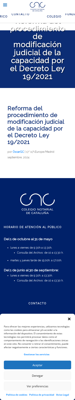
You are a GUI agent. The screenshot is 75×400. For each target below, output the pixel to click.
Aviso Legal (62, 394)
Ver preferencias (37, 386)
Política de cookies (16, 394)
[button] (69, 319)
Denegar (37, 376)
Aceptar (37, 365)
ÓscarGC (18, 151)
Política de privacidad (41, 394)
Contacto (21, 14)
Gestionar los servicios (36, 354)
